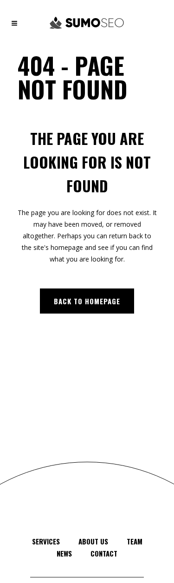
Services (46, 541)
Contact (103, 553)
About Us (93, 541)
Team (134, 541)
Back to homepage (87, 301)
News (64, 553)
